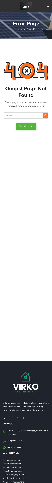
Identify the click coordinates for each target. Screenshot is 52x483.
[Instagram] (23, 418)
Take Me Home (26, 126)
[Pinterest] (17, 418)
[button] (48, 6)
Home (19, 29)
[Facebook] (11, 418)
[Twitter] (5, 418)
